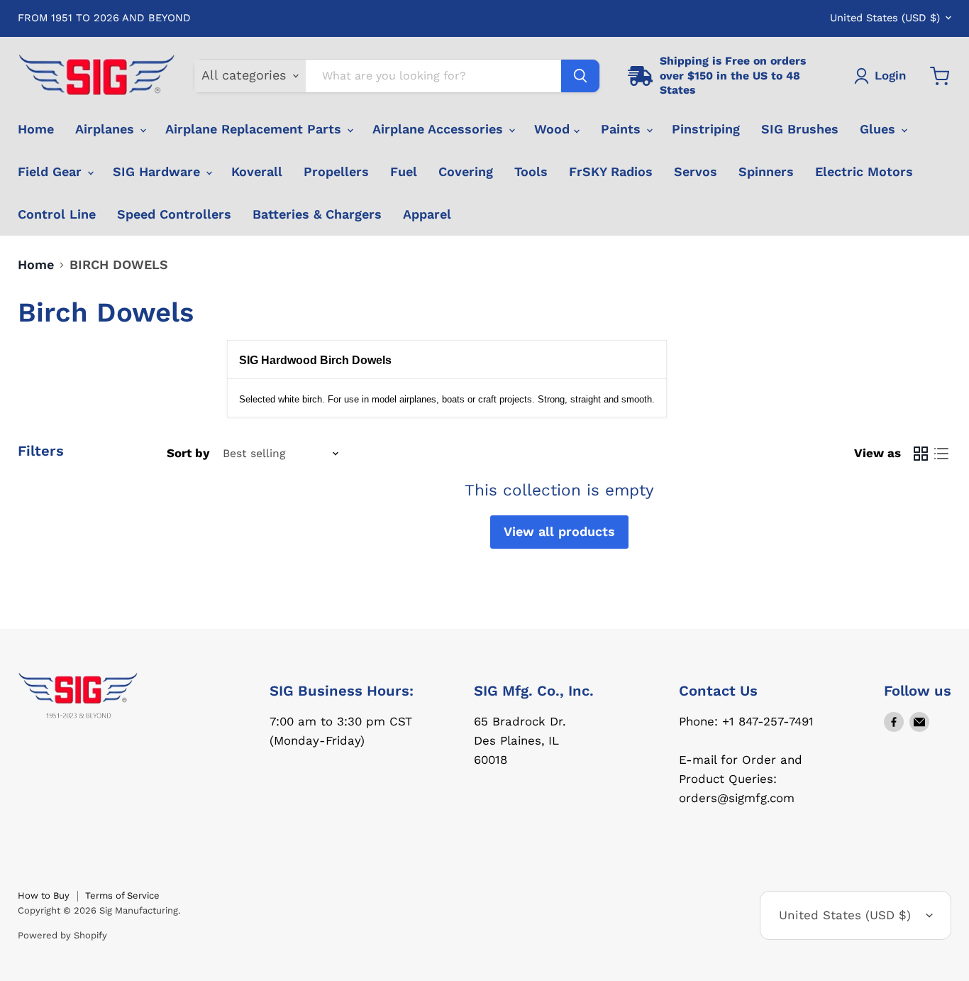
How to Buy (44, 895)
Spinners (766, 171)
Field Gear (52, 171)
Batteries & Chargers (317, 214)
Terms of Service (122, 895)
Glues (879, 128)
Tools (531, 171)
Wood (554, 128)
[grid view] (920, 453)
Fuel (403, 171)
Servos (695, 171)
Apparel (427, 214)
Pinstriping (706, 128)
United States (885, 17)
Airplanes (106, 128)
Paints (623, 128)
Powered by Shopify (62, 935)
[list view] (941, 453)
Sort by (188, 453)
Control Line (57, 214)
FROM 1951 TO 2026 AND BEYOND (104, 18)
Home (36, 128)
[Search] (580, 76)
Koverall (256, 171)
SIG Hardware (158, 171)
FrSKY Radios (611, 171)
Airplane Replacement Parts (255, 128)
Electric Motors (864, 171)
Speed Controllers (174, 214)
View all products (559, 531)
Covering (465, 171)
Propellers (336, 171)
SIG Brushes (799, 128)
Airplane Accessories (439, 128)
